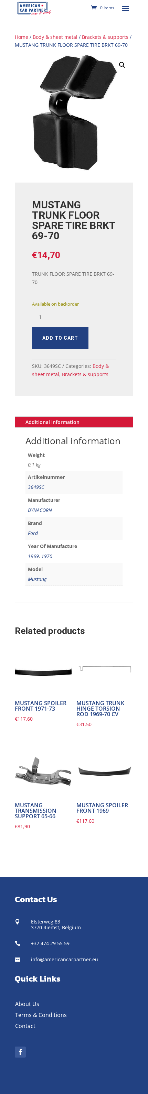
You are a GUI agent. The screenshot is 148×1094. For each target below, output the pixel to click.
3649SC (36, 487)
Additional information (52, 422)
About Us (27, 1004)
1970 (46, 556)
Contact (25, 1026)
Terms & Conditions (41, 1015)
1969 (33, 556)
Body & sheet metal (55, 37)
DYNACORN (40, 510)
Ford (33, 533)
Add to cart (60, 338)
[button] (122, 65)
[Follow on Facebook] (20, 1052)
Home (21, 37)
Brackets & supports (105, 37)
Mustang (37, 579)
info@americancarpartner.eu (64, 959)
